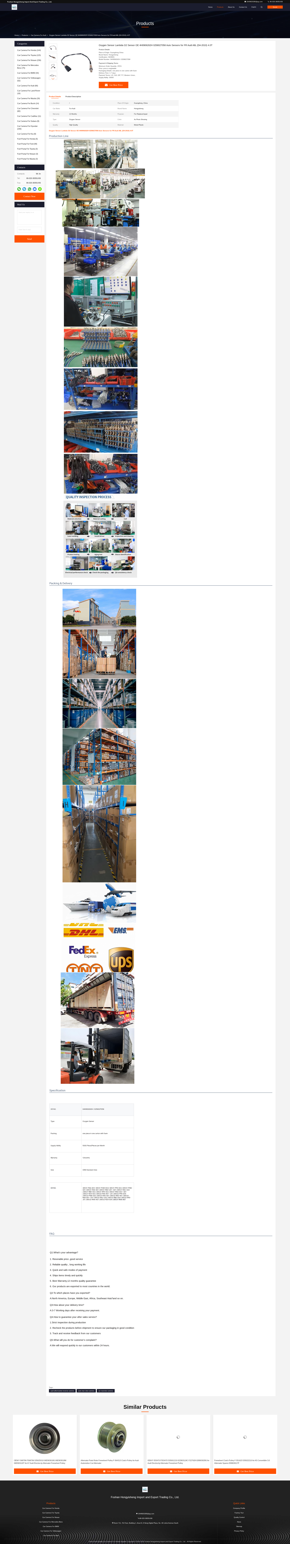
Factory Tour (239, 1513)
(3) (27, 149)
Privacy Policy (239, 1531)
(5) (27, 139)
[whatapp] (29, 189)
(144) (29, 50)
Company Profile (239, 1508)
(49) (27, 144)
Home (210, 7)
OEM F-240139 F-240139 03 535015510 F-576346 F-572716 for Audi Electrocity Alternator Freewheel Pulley (242, 1461)
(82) (28, 109)
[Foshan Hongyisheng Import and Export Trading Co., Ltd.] (14, 7)
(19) (28, 98)
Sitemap (239, 1526)
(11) (29, 116)
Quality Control (239, 1517)
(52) (29, 79)
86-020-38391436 (276, 1)
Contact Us (243, 7)
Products (220, 7)
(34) (28, 73)
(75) (28, 66)
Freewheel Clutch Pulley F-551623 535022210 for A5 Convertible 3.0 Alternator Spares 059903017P (108, 1461)
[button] (53, 78)
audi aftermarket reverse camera (62, 1391)
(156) (29, 60)
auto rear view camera (86, 1391)
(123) (29, 55)
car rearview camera (105, 1391)
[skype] (24, 189)
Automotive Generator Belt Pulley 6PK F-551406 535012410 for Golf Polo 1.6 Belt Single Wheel (177, 1461)
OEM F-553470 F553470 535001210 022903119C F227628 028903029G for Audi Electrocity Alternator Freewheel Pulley (45, 1461)
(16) (28, 92)
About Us (231, 7)
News (239, 1522)
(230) (27, 127)
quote (275, 7)
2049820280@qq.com (255, 1)
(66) (27, 86)
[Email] (34, 189)
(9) (28, 121)
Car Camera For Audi (38, 35)
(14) (28, 103)
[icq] (39, 189)
